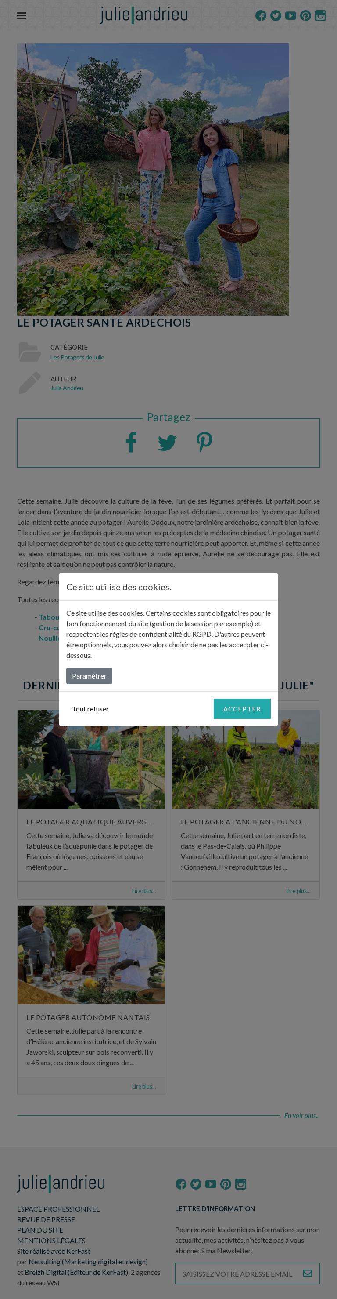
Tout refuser (90, 708)
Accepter (242, 709)
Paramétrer (89, 675)
